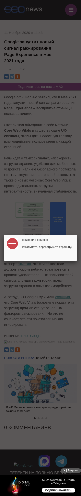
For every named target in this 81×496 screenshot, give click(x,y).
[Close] (77, 235)
